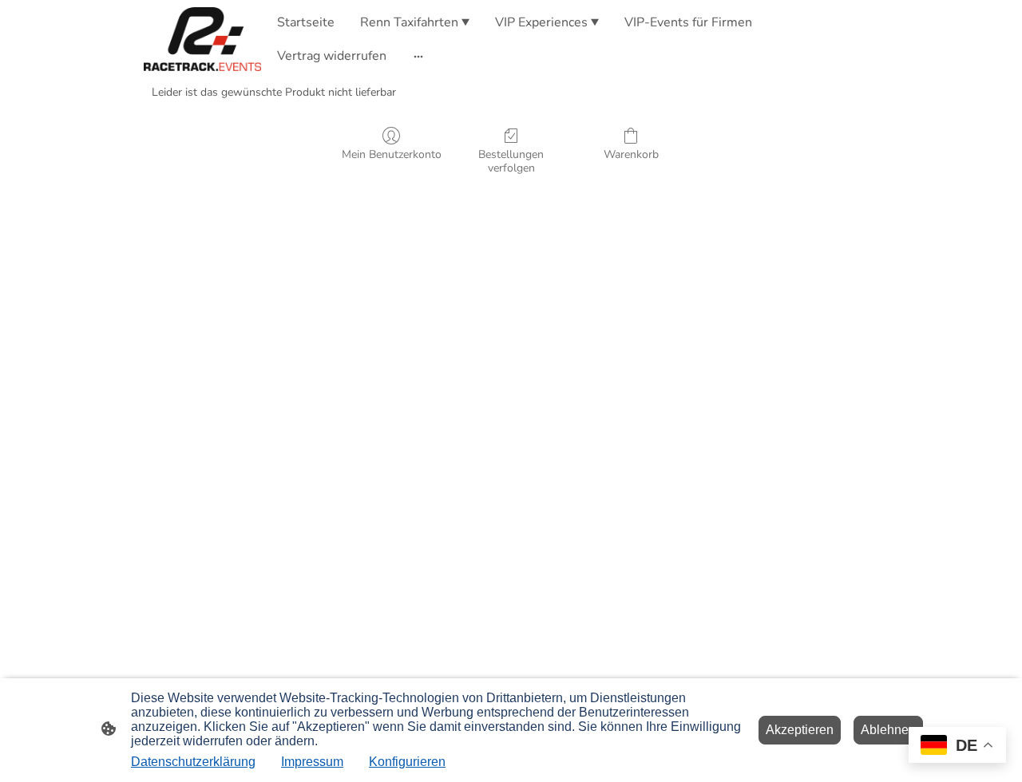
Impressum (312, 761)
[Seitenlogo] (202, 39)
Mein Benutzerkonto (392, 154)
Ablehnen (888, 730)
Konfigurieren (407, 761)
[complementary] (957, 746)
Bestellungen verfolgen (511, 161)
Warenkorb (631, 154)
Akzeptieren (800, 730)
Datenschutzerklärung (193, 761)
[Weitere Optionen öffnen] (418, 56)
